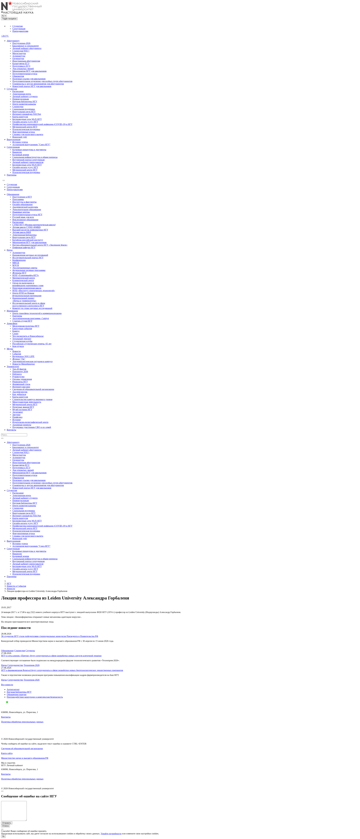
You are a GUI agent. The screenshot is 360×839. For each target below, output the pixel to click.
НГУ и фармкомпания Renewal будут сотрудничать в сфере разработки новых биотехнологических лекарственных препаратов (62, 670)
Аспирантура (18, 56)
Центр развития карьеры (24, 104)
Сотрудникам (18, 28)
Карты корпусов (20, 116)
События (16, 354)
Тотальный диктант (21, 338)
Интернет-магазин (21, 387)
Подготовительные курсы (24, 73)
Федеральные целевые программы (28, 270)
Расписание (18, 91)
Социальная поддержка (23, 109)
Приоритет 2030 (20, 371)
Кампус (16, 331)
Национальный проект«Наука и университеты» (24, 299)
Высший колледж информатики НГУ (30, 230)
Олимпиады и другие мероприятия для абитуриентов (38, 84)
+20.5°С (5, 36)
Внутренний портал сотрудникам (28, 160)
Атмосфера (12, 323)
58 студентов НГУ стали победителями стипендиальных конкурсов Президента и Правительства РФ (49, 636)
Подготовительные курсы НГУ (27, 214)
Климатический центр (23, 280)
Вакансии (17, 152)
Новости (16, 351)
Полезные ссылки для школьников (29, 79)
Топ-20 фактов (19, 369)
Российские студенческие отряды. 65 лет (31, 343)
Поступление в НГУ (22, 197)
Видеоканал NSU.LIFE (23, 356)
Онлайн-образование (22, 204)
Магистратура (19, 53)
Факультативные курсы (23, 132)
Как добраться (19, 394)
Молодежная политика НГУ (25, 326)
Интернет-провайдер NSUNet (26, 114)
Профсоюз (17, 417)
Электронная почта (21, 94)
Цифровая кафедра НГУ (23, 247)
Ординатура (18, 58)
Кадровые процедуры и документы (29, 149)
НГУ (9, 583)
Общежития (18, 76)
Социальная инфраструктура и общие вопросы (35, 157)
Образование (13, 194)
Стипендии (17, 106)
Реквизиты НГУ (20, 381)
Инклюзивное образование (25, 219)
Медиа (10, 349)
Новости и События (16, 586)
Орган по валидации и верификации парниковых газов (27, 284)
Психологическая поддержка (26, 129)
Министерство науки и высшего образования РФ (24, 758)
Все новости (7, 684)
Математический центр (23, 278)
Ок (3, 836)
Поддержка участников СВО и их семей (31, 427)
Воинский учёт (19, 137)
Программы (18, 199)
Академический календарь (25, 207)
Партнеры (11, 175)
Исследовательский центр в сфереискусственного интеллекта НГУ (28, 304)
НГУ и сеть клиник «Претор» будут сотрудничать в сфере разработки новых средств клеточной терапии (51, 655)
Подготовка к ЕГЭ (21, 66)
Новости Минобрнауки (23, 364)
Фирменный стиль (21, 384)
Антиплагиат (13, 689)
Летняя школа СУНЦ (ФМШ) (26, 227)
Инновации (12, 311)
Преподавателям (20, 31)
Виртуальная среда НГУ (24, 111)
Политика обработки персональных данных (22, 722)
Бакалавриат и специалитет (25, 46)
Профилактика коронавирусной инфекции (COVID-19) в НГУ (42, 124)
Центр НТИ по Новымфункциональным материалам (26, 294)
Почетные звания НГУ (23, 407)
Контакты (11, 430)
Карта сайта (7, 753)
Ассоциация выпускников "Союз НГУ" (31, 144)
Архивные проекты (21, 425)
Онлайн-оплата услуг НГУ (25, 122)
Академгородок (19, 392)
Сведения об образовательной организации (33, 389)
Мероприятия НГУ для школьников (29, 71)
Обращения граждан (16, 694)
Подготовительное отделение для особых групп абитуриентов (42, 81)
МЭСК (15, 265)
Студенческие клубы (22, 341)
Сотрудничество (15, 665)
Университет (13, 366)
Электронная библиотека (24, 235)
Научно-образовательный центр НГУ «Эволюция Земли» (40, 245)
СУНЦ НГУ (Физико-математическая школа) (34, 224)
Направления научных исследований (30, 255)
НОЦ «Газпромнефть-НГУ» (25, 275)
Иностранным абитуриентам (26, 61)
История (16, 419)
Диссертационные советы (24, 268)
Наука (10, 250)
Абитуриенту (13, 41)
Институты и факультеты (24, 202)
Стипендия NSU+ (21, 51)
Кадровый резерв (20, 154)
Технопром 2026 (32, 665)
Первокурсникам (20, 99)
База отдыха (18, 346)
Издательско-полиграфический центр (30, 422)
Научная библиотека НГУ (24, 101)
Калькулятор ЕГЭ (20, 63)
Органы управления (22, 379)
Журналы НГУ (19, 273)
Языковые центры (21, 212)
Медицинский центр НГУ (24, 127)
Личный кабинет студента (25, 96)
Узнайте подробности (111, 833)
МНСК (15, 262)
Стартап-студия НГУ (22, 321)
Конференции (19, 260)
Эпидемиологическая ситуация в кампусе (32, 361)
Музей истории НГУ (22, 409)
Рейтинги (17, 374)
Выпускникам (13, 139)
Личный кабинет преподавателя (27, 162)
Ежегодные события (22, 328)
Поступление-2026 (21, 43)
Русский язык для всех (23, 217)
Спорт (15, 333)
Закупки (16, 414)
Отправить (6, 823)
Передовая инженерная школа (26, 288)
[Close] (2, 791)
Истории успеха (20, 142)
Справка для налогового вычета (27, 134)
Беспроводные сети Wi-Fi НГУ (27, 119)
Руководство (18, 376)
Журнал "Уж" (18, 359)
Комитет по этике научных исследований (32, 308)
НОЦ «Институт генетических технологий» (33, 290)
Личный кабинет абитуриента (26, 48)
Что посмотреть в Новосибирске (28, 336)
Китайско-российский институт (27, 240)
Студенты (30, 650)
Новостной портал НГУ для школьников (31, 86)
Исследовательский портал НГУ (27, 257)
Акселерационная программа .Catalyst (30, 318)
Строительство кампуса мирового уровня (32, 399)
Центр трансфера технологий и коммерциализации (37, 313)
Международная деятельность (26, 402)
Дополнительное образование (26, 209)
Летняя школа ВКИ (21, 232)
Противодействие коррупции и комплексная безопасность (35, 697)
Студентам (17, 26)
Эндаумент (17, 412)
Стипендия (19, 650)
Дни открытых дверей (23, 68)
